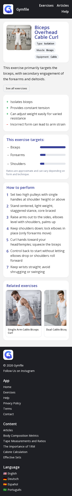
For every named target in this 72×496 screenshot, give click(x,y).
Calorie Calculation (15, 452)
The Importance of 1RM (19, 446)
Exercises (46, 5)
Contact (8, 414)
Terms (7, 409)
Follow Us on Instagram (19, 371)
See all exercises (16, 88)
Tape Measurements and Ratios (24, 441)
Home (7, 387)
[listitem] (24, 313)
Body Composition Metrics (21, 435)
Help (65, 11)
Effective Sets (12, 457)
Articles (63, 5)
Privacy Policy (12, 403)
